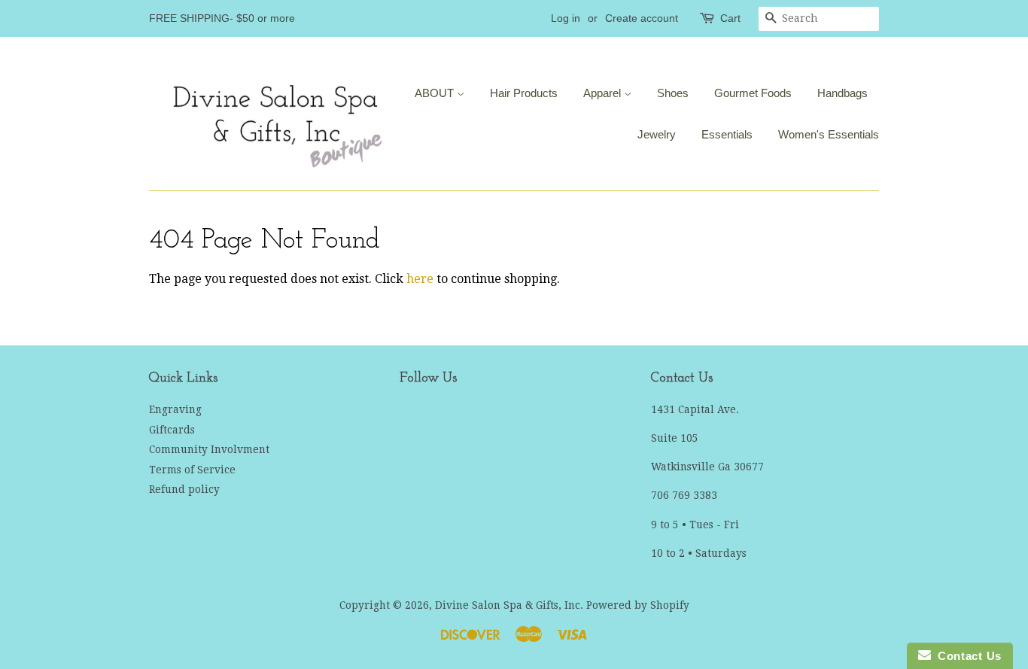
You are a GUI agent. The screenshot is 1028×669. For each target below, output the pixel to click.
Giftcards (172, 430)
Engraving (175, 409)
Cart (730, 18)
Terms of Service (192, 470)
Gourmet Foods (753, 93)
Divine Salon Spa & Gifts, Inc (507, 605)
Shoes (673, 93)
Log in (565, 18)
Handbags (842, 93)
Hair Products (524, 93)
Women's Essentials (828, 134)
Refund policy (184, 489)
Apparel (603, 93)
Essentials (727, 134)
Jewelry (656, 134)
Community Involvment (209, 449)
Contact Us (966, 655)
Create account (641, 18)
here (419, 279)
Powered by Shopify (637, 605)
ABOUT (436, 93)
